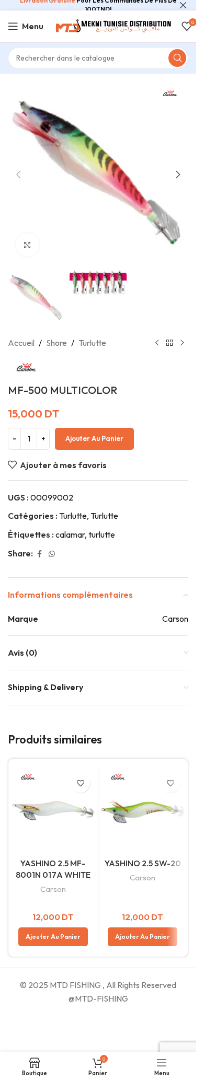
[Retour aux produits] (169, 343)
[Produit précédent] (157, 343)
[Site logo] (112, 25)
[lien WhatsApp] (52, 554)
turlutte (101, 534)
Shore (56, 343)
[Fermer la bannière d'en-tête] (183, 5)
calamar (70, 534)
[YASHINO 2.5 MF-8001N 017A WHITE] (53, 811)
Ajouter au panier (94, 438)
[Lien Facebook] (39, 554)
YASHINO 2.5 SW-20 (143, 863)
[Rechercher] (177, 58)
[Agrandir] (27, 245)
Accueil (21, 343)
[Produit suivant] (182, 343)
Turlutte (92, 343)
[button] (18, 174)
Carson (53, 889)
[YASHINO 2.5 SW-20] (143, 811)
